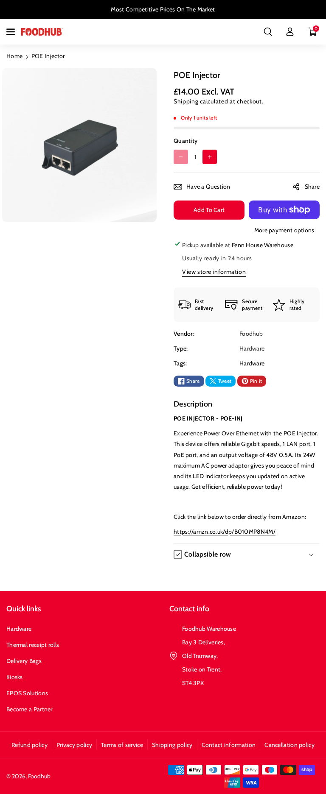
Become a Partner (29, 709)
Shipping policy (172, 745)
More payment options (284, 230)
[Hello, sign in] (290, 31)
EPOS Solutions (27, 693)
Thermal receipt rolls (32, 645)
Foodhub (39, 776)
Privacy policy (74, 745)
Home (14, 56)
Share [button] (312, 186)
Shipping (186, 101)
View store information (214, 272)
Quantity (185, 141)
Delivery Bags (24, 661)
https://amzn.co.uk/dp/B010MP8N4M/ (224, 531)
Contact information (229, 745)
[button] (11, 32)
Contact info (189, 608)
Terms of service (122, 745)
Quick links (23, 608)
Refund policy (29, 745)
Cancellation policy (289, 745)
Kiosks (14, 677)
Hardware (251, 363)
